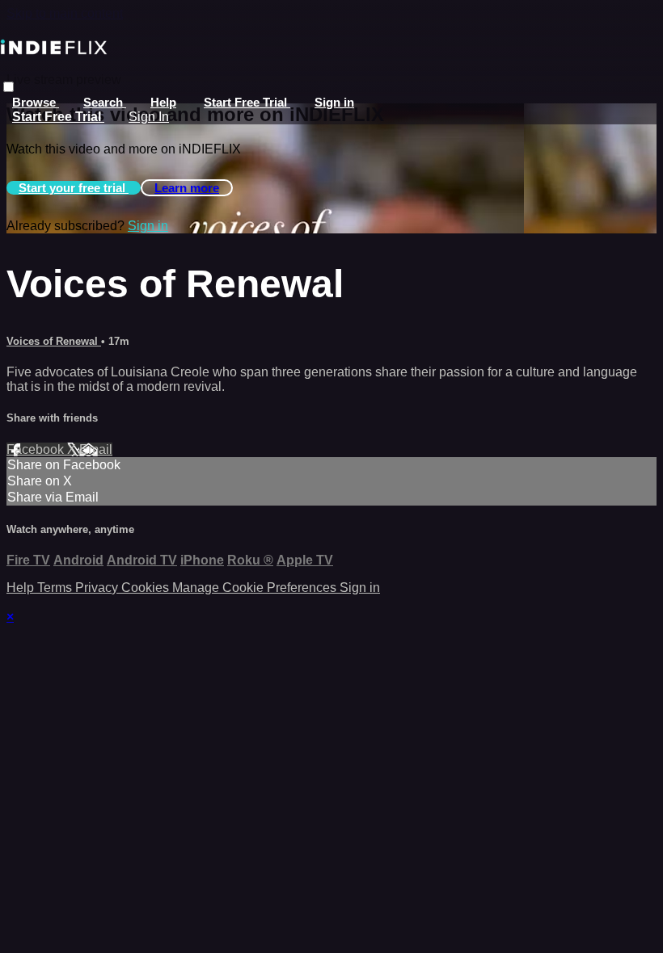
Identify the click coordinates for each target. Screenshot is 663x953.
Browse (35, 102)
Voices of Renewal (53, 341)
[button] (8, 87)
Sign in (334, 102)
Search (104, 102)
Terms (56, 587)
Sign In (149, 117)
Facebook (36, 449)
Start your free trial (74, 188)
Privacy (98, 587)
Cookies (146, 587)
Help (163, 102)
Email (95, 449)
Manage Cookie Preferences (256, 587)
